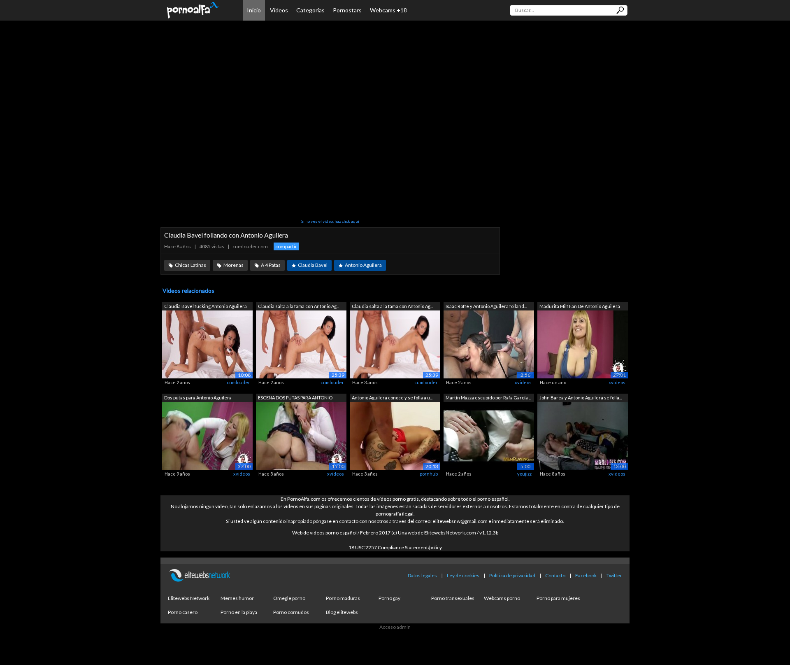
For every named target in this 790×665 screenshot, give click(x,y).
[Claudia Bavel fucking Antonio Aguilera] (207, 344)
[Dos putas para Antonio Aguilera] (207, 435)
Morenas (233, 265)
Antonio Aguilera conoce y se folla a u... (392, 397)
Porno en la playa (239, 612)
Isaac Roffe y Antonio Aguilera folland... (486, 306)
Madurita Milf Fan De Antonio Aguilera (579, 306)
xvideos (523, 382)
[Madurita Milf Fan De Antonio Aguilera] (582, 344)
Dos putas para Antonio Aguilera (198, 397)
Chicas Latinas (190, 265)
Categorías (310, 10)
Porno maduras (343, 598)
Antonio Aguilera (363, 265)
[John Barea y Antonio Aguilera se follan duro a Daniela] (582, 435)
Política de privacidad (512, 575)
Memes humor (237, 598)
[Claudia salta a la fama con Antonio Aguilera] (301, 344)
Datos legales (422, 575)
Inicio (254, 10)
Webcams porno (502, 598)
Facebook (586, 575)
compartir (286, 246)
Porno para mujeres (558, 598)
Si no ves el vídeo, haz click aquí (330, 221)
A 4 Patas (271, 265)
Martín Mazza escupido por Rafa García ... (488, 397)
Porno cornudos (291, 612)
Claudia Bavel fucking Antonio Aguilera (205, 306)
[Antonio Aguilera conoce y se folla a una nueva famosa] (395, 435)
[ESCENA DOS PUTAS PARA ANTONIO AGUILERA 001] (301, 435)
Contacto (555, 575)
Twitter (614, 575)
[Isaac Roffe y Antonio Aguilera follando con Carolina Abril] (489, 344)
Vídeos (279, 10)
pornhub (429, 473)
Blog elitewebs (342, 612)
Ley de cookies (463, 575)
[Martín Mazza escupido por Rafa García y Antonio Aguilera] (489, 435)
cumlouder (238, 382)
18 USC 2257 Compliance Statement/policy (395, 547)
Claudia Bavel (313, 265)
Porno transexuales (452, 598)
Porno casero (183, 612)
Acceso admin (395, 627)
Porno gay (389, 598)
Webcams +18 (388, 10)
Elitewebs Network (188, 598)
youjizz (524, 473)
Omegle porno (289, 598)
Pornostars (347, 10)
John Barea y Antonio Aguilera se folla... (580, 397)
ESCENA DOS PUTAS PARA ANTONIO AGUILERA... (295, 398)
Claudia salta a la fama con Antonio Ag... (298, 306)
